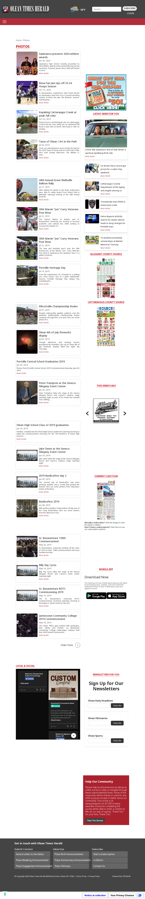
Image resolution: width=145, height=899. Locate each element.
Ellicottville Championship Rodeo (58, 306)
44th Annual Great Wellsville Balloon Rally (55, 181)
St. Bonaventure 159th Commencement (52, 539)
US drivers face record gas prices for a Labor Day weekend (113, 169)
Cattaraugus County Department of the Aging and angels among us (113, 187)
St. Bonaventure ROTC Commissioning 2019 (52, 590)
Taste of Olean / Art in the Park (58, 141)
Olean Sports (95, 735)
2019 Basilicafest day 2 (52, 475)
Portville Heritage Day (52, 267)
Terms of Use (81, 876)
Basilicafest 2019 (49, 501)
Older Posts (67, 645)
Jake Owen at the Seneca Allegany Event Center (54, 450)
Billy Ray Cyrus (47, 565)
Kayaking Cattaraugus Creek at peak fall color (58, 113)
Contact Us (99, 866)
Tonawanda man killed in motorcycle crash (113, 203)
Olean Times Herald (37, 876)
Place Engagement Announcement (33, 866)
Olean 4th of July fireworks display (55, 334)
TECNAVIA (126, 876)
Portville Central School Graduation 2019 (41, 361)
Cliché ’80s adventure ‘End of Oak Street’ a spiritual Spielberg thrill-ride (105, 151)
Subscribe (130, 8)
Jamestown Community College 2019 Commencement (58, 617)
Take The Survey (95, 820)
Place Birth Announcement (69, 854)
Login (130, 13)
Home (19, 40)
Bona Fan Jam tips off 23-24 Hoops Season (55, 84)
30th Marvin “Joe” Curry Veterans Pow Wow (59, 211)
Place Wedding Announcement (32, 860)
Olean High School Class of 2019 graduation (43, 425)
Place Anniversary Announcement (72, 860)
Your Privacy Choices (122, 895)
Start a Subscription (104, 854)
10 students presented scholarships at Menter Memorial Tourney (112, 241)
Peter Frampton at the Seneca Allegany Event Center (57, 384)
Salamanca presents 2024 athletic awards (59, 55)
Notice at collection (95, 895)
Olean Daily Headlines (100, 700)
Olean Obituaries (97, 718)
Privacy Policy (94, 876)
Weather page (78, 10)
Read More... (44, 73)
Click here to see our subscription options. (105, 528)
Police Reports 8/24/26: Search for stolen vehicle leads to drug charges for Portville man (113, 221)
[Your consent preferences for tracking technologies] (5, 894)
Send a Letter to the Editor (30, 854)
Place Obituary (62, 866)
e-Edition (98, 860)
